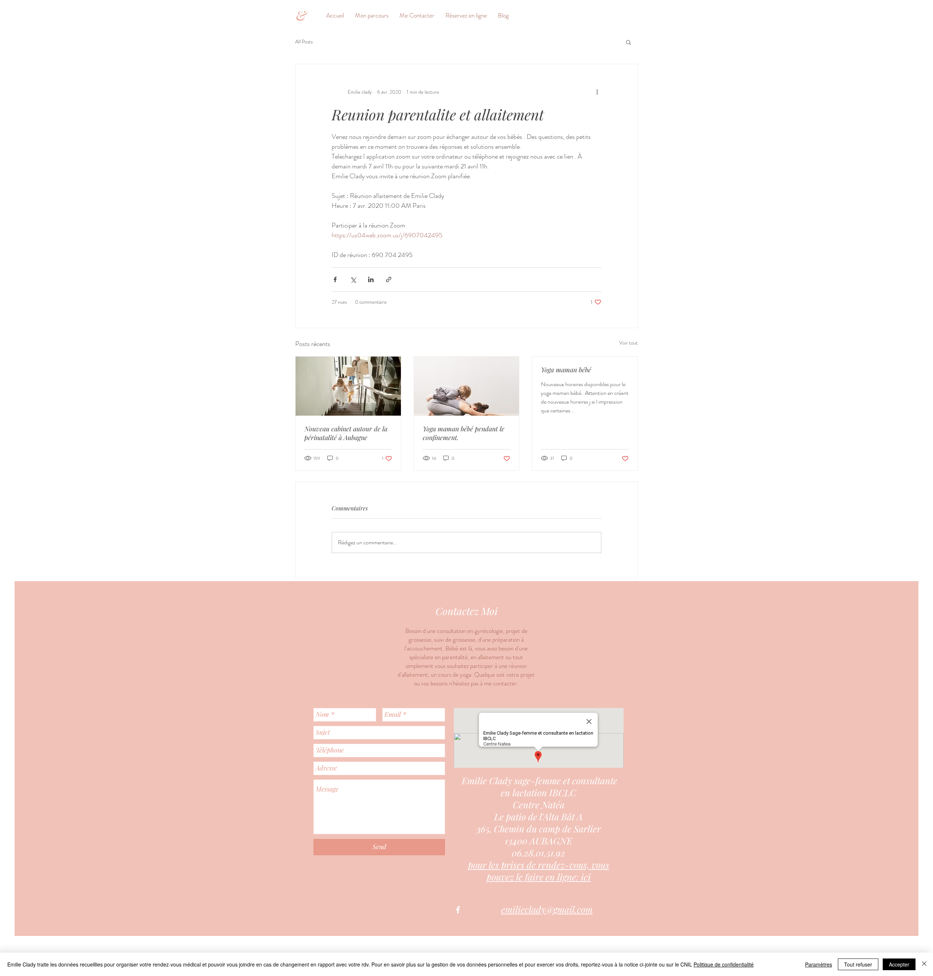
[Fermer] (924, 964)
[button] (628, 42)
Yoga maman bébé (566, 369)
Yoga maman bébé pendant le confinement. (463, 433)
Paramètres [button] (818, 964)
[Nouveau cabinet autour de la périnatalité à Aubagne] (348, 386)
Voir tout (628, 342)
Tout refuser (858, 964)
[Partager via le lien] (388, 279)
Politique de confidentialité (724, 964)
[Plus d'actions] (597, 92)
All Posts (304, 41)
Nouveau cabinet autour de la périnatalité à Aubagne (345, 433)
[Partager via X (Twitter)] (353, 279)
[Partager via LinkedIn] (370, 279)
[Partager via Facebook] (335, 279)
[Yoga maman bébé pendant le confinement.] (466, 386)
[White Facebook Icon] (458, 910)
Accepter (899, 964)
